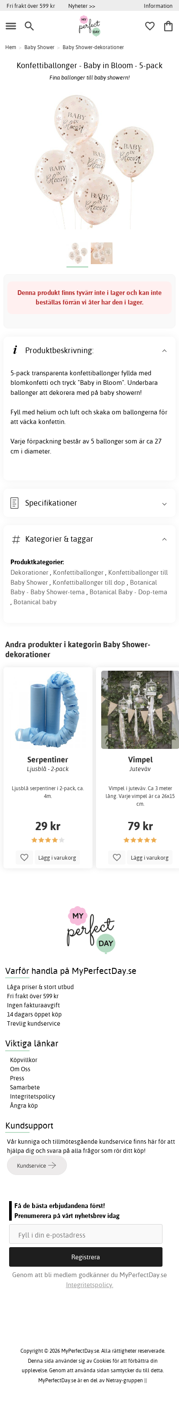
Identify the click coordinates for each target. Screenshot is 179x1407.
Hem (10, 47)
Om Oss (20, 1069)
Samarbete (25, 1087)
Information (158, 5)
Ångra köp (24, 1105)
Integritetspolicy (32, 1096)
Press (17, 1078)
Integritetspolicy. (89, 1285)
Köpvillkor (23, 1060)
